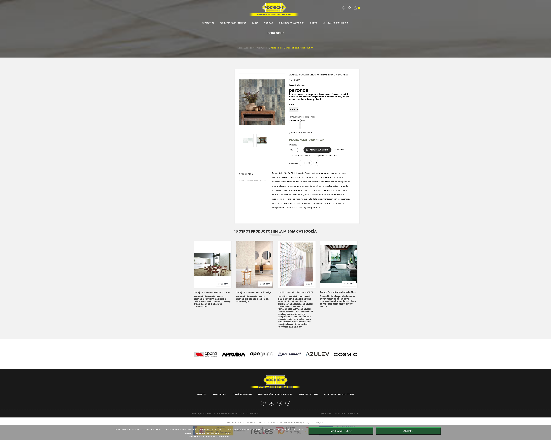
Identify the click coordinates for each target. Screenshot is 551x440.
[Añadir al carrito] (226, 258)
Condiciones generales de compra (228, 413)
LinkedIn (287, 403)
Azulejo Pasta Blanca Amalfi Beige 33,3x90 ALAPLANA (254, 292)
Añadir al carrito (319, 150)
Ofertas (201, 394)
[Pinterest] (316, 163)
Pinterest (271, 403)
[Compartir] (302, 163)
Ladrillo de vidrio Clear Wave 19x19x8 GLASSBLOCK (297, 292)
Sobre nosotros (308, 394)
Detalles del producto (252, 180)
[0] (355, 8)
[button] (355, 8)
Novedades (219, 394)
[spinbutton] (294, 126)
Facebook (263, 403)
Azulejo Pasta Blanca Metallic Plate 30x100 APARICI (338, 292)
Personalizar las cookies (217, 436)
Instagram (279, 403)
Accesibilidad (252, 413)
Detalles (226, 269)
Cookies (207, 413)
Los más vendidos (242, 394)
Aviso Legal (197, 413)
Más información (197, 436)
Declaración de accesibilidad (275, 394)
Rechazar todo (341, 431)
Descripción (246, 174)
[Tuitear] (309, 163)
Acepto (408, 431)
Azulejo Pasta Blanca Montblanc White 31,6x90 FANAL (212, 292)
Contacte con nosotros (339, 394)
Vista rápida (226, 264)
